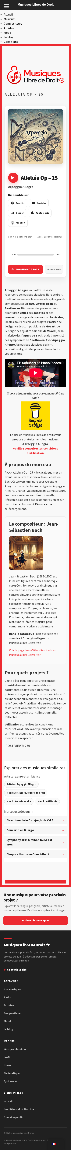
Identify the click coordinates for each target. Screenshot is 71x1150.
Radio (7, 997)
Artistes (9, 28)
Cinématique (12, 1073)
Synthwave (10, 1081)
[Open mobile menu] (6, 6)
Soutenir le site (17, 969)
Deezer (20, 212)
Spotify (20, 203)
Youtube (41, 203)
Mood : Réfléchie (47, 801)
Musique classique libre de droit (26, 792)
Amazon (20, 222)
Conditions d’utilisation (19, 1109)
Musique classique (15, 1049)
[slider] (35, 255)
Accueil (8, 14)
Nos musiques (12, 989)
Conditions (11, 42)
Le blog (8, 37)
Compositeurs (13, 23)
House (8, 1065)
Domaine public (13, 1117)
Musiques (10, 19)
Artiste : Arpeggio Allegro (21, 784)
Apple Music (42, 212)
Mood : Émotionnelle (19, 801)
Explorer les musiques (35, 920)
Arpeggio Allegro (20, 187)
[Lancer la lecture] (13, 178)
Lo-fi (7, 1057)
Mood (7, 32)
